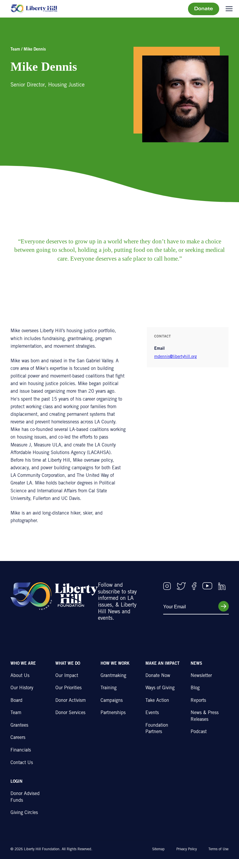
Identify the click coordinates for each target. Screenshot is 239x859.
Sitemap (158, 849)
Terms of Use (218, 849)
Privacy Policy (186, 849)
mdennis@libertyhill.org (175, 357)
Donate (203, 9)
